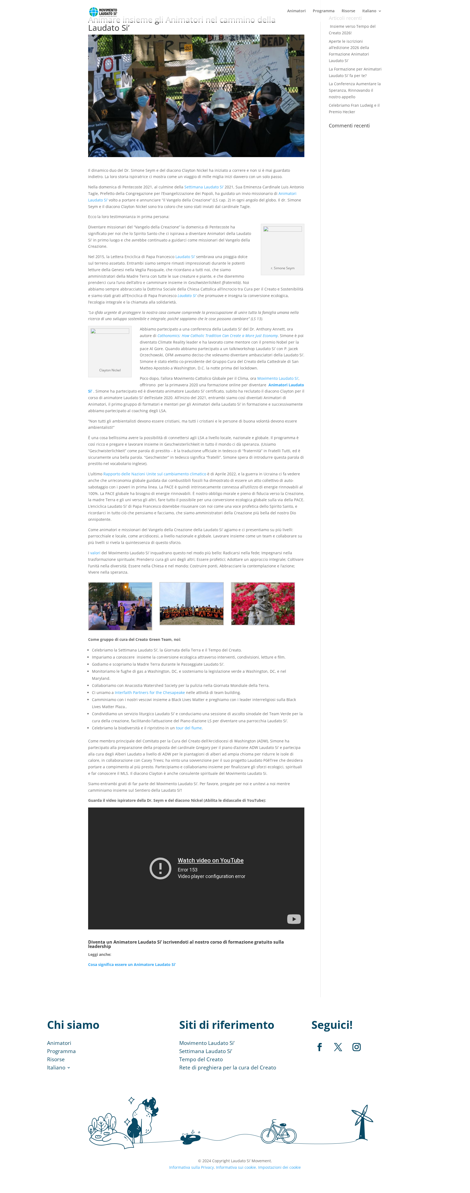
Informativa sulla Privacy (191, 1167)
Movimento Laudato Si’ (206, 1044)
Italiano (369, 11)
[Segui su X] (338, 1047)
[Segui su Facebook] (319, 1047)
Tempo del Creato (201, 1060)
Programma (324, 11)
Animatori (296, 11)
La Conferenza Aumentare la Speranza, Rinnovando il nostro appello (355, 90)
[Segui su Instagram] (356, 1047)
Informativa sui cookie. (236, 1167)
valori (95, 552)
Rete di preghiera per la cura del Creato (227, 1068)
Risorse (348, 11)
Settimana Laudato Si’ (205, 1052)
